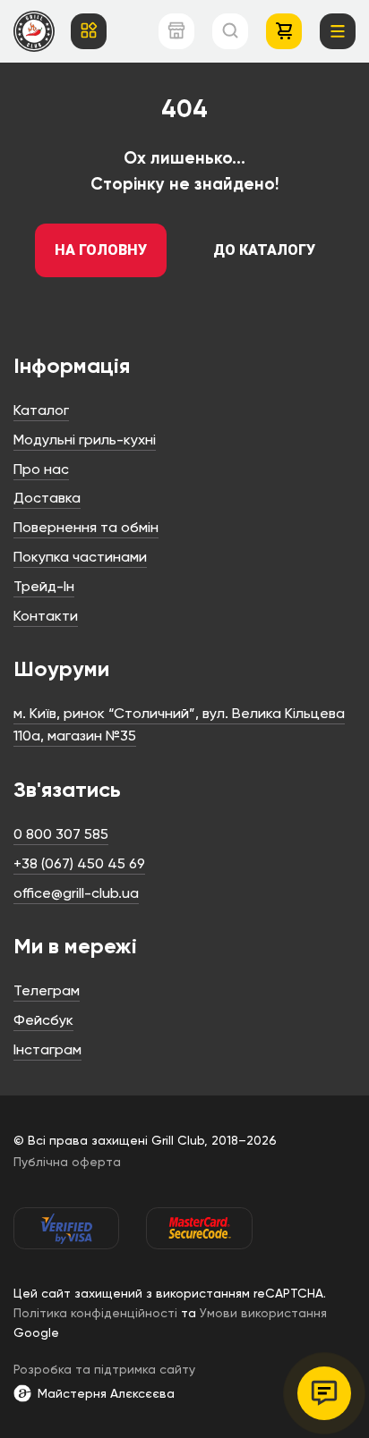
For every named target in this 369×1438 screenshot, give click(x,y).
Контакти (45, 615)
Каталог (41, 410)
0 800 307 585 (60, 833)
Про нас (41, 469)
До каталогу (264, 249)
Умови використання (263, 1313)
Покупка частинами (80, 556)
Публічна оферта (67, 1162)
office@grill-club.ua (76, 892)
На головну (101, 249)
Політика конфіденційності (95, 1313)
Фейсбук (43, 1019)
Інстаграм (47, 1049)
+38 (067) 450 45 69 (79, 863)
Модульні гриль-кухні (84, 439)
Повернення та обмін (86, 527)
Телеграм (46, 990)
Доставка (47, 497)
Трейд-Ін (43, 586)
